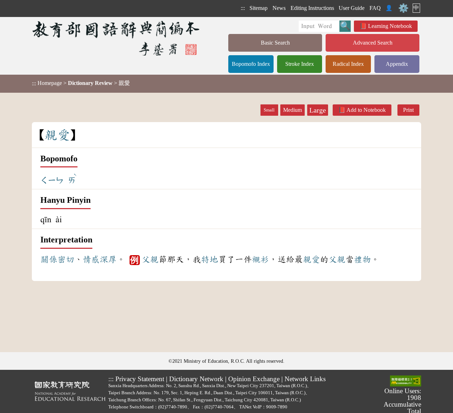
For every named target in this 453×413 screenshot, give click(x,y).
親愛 (311, 259)
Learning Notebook (390, 26)
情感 (91, 259)
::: (243, 8)
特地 (209, 259)
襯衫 (260, 259)
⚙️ (403, 8)
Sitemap (259, 8)
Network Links (305, 379)
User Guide (352, 8)
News (279, 8)
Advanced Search (372, 43)
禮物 (362, 259)
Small (269, 110)
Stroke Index (299, 64)
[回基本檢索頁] (116, 38)
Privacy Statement (139, 379)
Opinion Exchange (254, 379)
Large (317, 110)
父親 (150, 259)
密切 (65, 259)
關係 (48, 259)
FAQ (375, 8)
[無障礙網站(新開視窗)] (405, 381)
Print (408, 110)
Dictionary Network (196, 379)
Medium (292, 110)
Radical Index (348, 64)
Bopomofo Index (251, 64)
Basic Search (275, 43)
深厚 (108, 259)
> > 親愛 (81, 83)
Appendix (397, 64)
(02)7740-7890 (172, 406)
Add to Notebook (366, 110)
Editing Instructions (312, 8)
